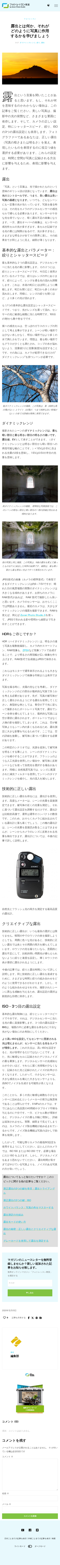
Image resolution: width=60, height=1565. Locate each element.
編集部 (15, 1356)
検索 (54, 1538)
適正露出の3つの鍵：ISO (17, 1200)
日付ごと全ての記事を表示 (15, 1538)
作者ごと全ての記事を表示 (39, 1538)
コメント (7, 1457)
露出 (43, 42)
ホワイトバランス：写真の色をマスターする (28, 1208)
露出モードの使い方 (14, 1222)
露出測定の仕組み (13, 1215)
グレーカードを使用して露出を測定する (26, 1241)
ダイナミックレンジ (28, 42)
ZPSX (26, 650)
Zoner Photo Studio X (33, 615)
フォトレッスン (30, 19)
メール (6, 1504)
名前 (5, 1494)
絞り (38, 42)
